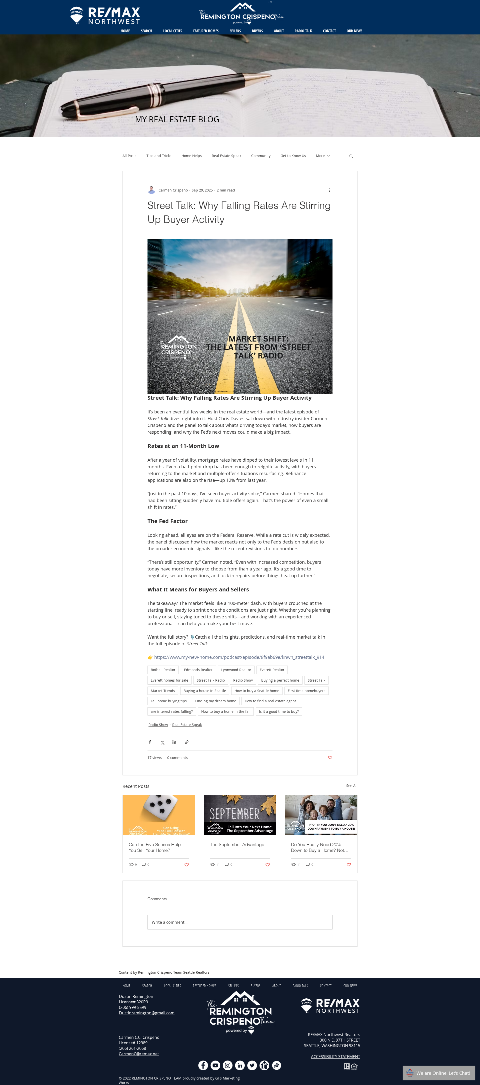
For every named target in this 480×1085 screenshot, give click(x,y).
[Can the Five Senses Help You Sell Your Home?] (159, 815)
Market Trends (163, 690)
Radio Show (243, 680)
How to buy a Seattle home (256, 690)
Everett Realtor (272, 669)
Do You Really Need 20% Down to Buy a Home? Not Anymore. (317, 847)
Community (260, 155)
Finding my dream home (215, 701)
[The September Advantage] (240, 815)
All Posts (129, 155)
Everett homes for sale (169, 680)
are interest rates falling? (172, 711)
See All (352, 785)
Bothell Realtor (163, 669)
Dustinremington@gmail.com (146, 1013)
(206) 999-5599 (132, 1007)
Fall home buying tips (169, 701)
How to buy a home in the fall (225, 711)
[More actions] (329, 190)
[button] (351, 156)
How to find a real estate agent (270, 701)
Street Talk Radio (211, 680)
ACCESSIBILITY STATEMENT (335, 1056)
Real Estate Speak (226, 155)
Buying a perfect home (280, 680)
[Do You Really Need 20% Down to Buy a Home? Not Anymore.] (321, 815)
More (320, 155)
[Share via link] (186, 742)
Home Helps (192, 155)
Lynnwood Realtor (236, 669)
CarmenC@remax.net (139, 1054)
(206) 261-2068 (132, 1048)
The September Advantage (237, 844)
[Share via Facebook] (150, 742)
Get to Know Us (293, 155)
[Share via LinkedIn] (174, 742)
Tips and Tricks (159, 155)
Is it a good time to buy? (279, 711)
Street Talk (316, 680)
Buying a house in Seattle (205, 690)
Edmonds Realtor (198, 669)
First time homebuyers (307, 690)
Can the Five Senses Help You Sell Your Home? (155, 847)
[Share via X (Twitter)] (162, 742)
